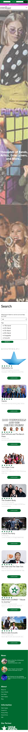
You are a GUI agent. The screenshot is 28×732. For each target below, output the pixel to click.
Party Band (12, 502)
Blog (2, 699)
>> (18, 349)
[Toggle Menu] (26, 7)
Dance (7, 469)
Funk (7, 535)
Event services (16, 369)
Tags (2, 323)
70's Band (15, 603)
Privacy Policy (4, 712)
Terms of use (4, 715)
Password (14, 1)
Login (2, 1)
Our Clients (4, 694)
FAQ (2, 717)
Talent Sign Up (14, 4)
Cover (7, 438)
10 (12, 349)
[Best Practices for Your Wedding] (4, 677)
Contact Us (4, 710)
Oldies (12, 634)
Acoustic (8, 634)
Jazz (10, 568)
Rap (10, 469)
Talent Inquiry (4, 696)
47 (17, 349)
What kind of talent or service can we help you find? (13, 315)
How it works (4, 692)
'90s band (10, 603)
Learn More (14, 378)
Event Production (9, 369)
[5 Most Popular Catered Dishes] (4, 669)
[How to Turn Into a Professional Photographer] (4, 661)
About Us (3, 689)
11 (14, 349)
